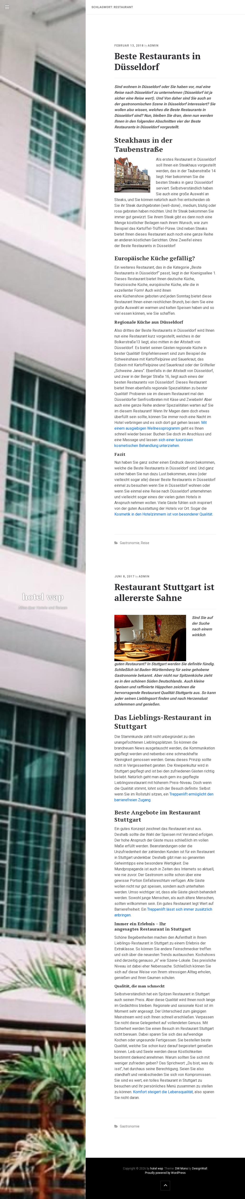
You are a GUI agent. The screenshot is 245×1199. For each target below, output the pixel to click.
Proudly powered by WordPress (165, 1173)
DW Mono (181, 1168)
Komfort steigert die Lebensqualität (163, 1092)
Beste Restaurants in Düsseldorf (157, 61)
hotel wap (156, 1168)
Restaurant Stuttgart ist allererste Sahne (164, 592)
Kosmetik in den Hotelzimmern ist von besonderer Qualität (163, 514)
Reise (145, 543)
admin (153, 45)
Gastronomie (129, 543)
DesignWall (199, 1168)
